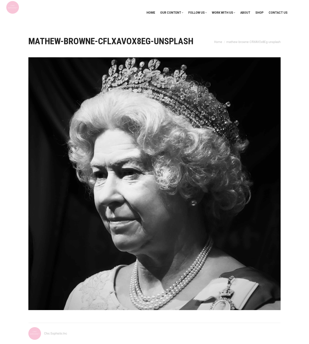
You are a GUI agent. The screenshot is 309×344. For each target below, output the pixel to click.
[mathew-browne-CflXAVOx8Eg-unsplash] (154, 183)
